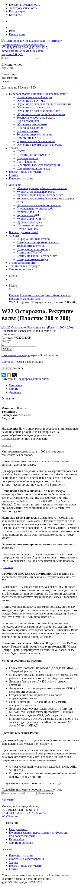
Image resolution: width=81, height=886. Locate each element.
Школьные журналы (30, 225)
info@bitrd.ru (10, 50)
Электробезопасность (23, 8)
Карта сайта (16, 839)
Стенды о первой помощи (33, 249)
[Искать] (37, 58)
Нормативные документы (25, 171)
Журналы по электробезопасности (39, 205)
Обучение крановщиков (32, 124)
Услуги (13, 148)
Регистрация (17, 34)
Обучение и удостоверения (26, 858)
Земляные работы (28, 131)
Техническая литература (24, 266)
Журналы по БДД (28, 215)
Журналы (15, 184)
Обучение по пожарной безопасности (41, 114)
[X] (14, 375)
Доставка (15, 392)
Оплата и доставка (21, 269)
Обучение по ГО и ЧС (31, 100)
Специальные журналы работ (36, 208)
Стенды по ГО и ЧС (29, 252)
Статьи (13, 175)
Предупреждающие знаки (33, 379)
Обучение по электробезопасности (39, 110)
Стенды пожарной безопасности (37, 255)
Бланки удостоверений (23, 232)
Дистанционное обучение (33, 154)
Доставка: (8, 361)
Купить (7, 348)
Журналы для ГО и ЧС (31, 218)
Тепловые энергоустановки (34, 134)
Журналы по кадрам (29, 222)
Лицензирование (27, 158)
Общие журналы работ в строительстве (42, 188)
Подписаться (45, 793)
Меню (13, 275)
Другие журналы (27, 228)
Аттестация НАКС (29, 137)
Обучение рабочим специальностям (40, 144)
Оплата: (7, 368)
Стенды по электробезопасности (38, 242)
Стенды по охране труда (32, 259)
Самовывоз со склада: (16, 355)
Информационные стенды (33, 239)
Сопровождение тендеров (33, 168)
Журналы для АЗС (28, 211)
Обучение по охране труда (33, 107)
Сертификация (26, 161)
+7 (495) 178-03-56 (13, 47)
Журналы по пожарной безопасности (40, 195)
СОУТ (21, 151)
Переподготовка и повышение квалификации (38, 93)
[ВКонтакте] (4, 375)
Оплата (13, 388)
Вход (12, 31)
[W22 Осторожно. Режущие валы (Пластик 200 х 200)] (37, 327)
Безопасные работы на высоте (36, 117)
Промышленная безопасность (36, 141)
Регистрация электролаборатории (38, 164)
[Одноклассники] (9, 375)
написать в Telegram (31, 50)
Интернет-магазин (21, 178)
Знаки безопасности (22, 262)
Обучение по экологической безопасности (44, 104)
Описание (15, 385)
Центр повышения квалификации (23, 44)
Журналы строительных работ (36, 191)
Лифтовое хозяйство (30, 127)
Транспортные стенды (31, 245)
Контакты (15, 14)
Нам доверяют (18, 11)
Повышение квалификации (34, 97)
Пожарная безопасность (24, 4)
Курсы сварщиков (28, 121)
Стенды (14, 235)
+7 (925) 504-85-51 (37, 47)
